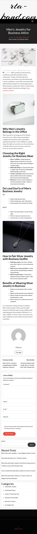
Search (3, 441)
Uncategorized (9, 505)
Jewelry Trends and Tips (12, 494)
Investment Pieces (10, 490)
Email (5, 409)
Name (5, 401)
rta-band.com (18, 11)
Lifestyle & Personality (11, 497)
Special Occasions (10, 501)
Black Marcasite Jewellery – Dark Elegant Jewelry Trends (18, 453)
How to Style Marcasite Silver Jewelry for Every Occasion (18, 471)
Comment (7, 72)
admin (15, 70)
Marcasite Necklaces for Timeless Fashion (14, 458)
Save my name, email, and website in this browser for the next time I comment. (18, 427)
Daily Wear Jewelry (25, 70)
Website (5, 417)
